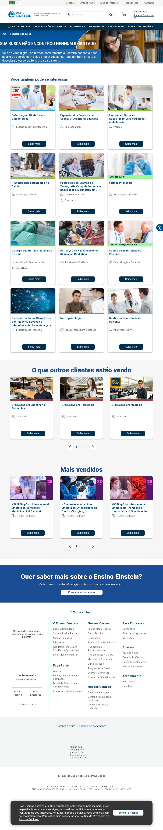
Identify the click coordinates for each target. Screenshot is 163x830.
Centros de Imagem (99, 692)
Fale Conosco (131, 3)
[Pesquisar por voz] (69, 14)
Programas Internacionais (67, 691)
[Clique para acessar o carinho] (124, 14)
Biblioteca (58, 642)
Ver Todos (128, 638)
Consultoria (129, 629)
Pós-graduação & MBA (100, 654)
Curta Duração (96, 664)
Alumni (57, 671)
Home (3, 34)
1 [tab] (76, 447)
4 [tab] (85, 447)
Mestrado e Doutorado (100, 659)
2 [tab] (79, 447)
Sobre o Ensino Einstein (66, 633)
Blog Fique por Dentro (65, 654)
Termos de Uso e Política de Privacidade (81, 776)
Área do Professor (109, 3)
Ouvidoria (149, 3)
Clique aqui (76, 747)
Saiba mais (34, 143)
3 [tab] (82, 447)
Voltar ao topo (82, 612)
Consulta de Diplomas (135, 662)
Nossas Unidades (62, 638)
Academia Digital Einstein (102, 677)
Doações (70, 3)
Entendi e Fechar (128, 812)
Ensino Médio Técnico (100, 629)
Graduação (94, 638)
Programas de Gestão (100, 668)
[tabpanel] (31, 408)
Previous (70, 447)
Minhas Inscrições (132, 666)
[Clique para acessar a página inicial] (34, 18)
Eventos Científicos (98, 673)
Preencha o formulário (81, 592)
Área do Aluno (87, 3)
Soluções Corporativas (135, 633)
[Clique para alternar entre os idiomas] (14, 2)
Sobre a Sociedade (63, 629)
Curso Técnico (95, 633)
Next (93, 447)
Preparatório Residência (101, 642)
